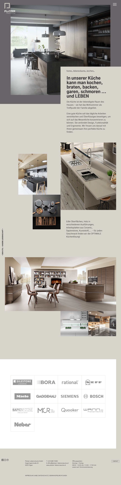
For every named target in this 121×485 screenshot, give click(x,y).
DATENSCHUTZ (43, 475)
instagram (5, 460)
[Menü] (115, 4)
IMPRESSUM (29, 475)
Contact (115, 461)
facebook (3, 460)
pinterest (8, 460)
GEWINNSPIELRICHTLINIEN (58, 475)
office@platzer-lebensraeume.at (58, 463)
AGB (35, 475)
